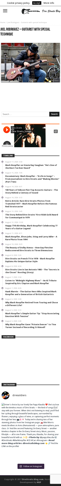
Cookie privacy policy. (18, 3)
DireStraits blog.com (32, 479)
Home (2, 22)
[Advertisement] (30, 92)
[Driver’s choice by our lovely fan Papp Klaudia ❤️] (30, 432)
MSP (39, 482)
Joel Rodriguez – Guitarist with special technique (27, 22)
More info (48, 3)
